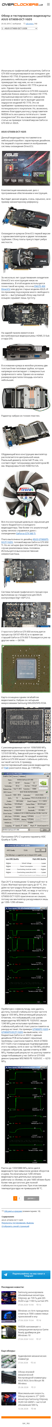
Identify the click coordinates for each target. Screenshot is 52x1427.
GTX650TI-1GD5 (40, 1029)
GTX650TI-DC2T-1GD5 (12, 1032)
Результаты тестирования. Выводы (18, 1223)
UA (23, 1423)
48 (35, 1409)
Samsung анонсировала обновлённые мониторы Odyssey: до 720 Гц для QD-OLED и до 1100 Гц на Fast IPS (33, 1296)
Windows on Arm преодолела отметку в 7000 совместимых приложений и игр (33, 1313)
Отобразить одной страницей (15, 1226)
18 (40, 1320)
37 (40, 1339)
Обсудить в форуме (13, 1211)
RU (28, 1423)
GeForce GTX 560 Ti (25, 533)
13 (40, 1305)
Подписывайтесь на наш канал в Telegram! (29, 1275)
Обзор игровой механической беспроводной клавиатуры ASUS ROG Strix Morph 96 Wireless (32, 1377)
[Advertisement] (26, 49)
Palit (6, 767)
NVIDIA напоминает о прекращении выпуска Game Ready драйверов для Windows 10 (33, 1331)
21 (35, 1387)
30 (34, 1363)
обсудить (30, 24)
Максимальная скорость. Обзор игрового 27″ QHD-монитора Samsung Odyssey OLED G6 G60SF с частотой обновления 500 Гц (33, 1399)
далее (31, 1198)
